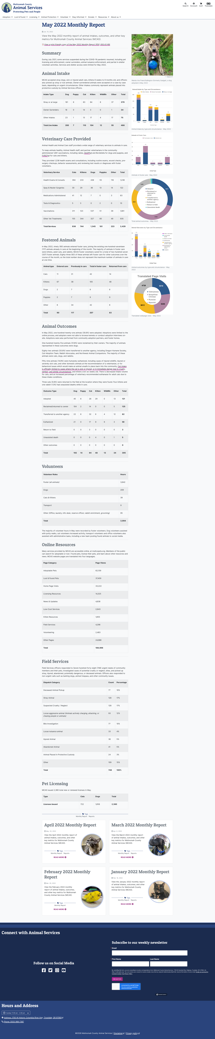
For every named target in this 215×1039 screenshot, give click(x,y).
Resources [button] (103, 17)
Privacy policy (132, 1033)
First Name (116, 959)
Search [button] (185, 6)
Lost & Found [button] (20, 17)
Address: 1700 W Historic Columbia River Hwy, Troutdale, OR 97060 (33, 1017)
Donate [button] (91, 17)
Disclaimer (118, 1033)
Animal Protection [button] (49, 17)
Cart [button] (201, 6)
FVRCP (45, 155)
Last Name (154, 959)
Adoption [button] (7, 17)
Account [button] (193, 6)
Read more (59, 857)
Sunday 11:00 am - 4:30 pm (15, 1013)
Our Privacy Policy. (127, 974)
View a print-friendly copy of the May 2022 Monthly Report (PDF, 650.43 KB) (77, 44)
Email (114, 948)
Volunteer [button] (64, 17)
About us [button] (115, 17)
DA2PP (87, 153)
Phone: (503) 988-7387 (14, 1021)
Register (117, 979)
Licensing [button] (33, 17)
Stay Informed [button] (78, 17)
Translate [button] (208, 6)
